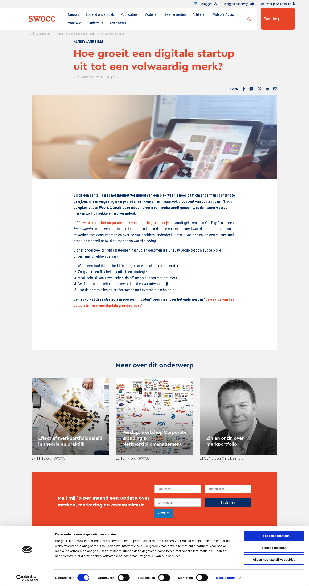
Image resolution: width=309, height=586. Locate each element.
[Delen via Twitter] (259, 89)
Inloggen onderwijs (236, 4)
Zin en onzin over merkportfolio (225, 441)
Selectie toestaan (274, 547)
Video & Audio (223, 14)
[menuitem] (74, 14)
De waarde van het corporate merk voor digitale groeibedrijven (125, 223)
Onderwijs (95, 23)
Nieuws (73, 14)
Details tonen (225, 577)
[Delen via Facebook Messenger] (251, 89)
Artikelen (199, 14)
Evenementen (175, 14)
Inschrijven (228, 502)
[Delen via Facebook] (244, 89)
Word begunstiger (278, 19)
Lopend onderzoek (100, 14)
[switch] (124, 577)
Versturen (163, 513)
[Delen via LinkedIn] (267, 89)
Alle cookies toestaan (274, 536)
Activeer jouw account (276, 4)
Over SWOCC (119, 23)
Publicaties (129, 14)
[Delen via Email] (275, 89)
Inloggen (206, 4)
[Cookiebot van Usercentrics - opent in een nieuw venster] (27, 578)
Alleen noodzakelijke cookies (274, 559)
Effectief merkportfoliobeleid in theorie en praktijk (70, 441)
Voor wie (74, 23)
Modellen (151, 14)
